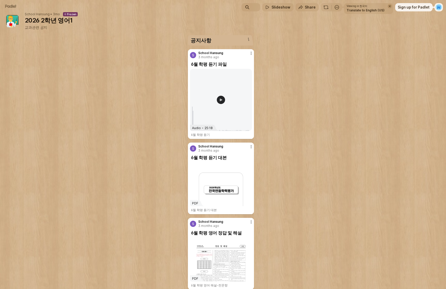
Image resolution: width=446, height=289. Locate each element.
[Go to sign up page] (439, 7)
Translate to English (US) (366, 10)
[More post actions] (251, 53)
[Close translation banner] (390, 6)
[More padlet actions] (337, 7)
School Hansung (37, 14)
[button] (221, 100)
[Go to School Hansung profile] (193, 55)
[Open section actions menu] (248, 39)
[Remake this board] (326, 7)
